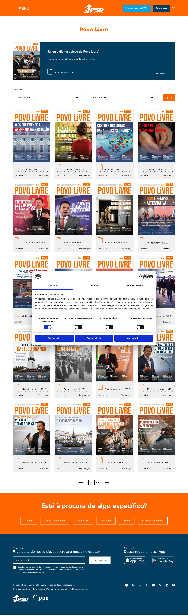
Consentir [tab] (53, 285)
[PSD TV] (126, 586)
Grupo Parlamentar (55, 520)
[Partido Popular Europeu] (40, 598)
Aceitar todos (133, 338)
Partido (28, 520)
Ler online (160, 73)
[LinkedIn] (166, 586)
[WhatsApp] (160, 585)
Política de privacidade (57, 589)
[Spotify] (173, 585)
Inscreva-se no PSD (137, 8)
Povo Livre (82, 520)
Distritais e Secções (152, 520)
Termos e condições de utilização (29, 589)
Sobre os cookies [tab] (135, 285)
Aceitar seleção (94, 338)
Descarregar (43, 175)
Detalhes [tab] (94, 285)
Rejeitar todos (54, 338)
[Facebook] (133, 585)
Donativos (161, 8)
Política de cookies (79, 589)
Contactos (106, 520)
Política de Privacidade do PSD (31, 572)
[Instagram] (146, 585)
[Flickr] (153, 585)
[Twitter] (139, 585)
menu (23, 8)
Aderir (126, 520)
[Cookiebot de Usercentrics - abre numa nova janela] (141, 276)
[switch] (78, 327)
